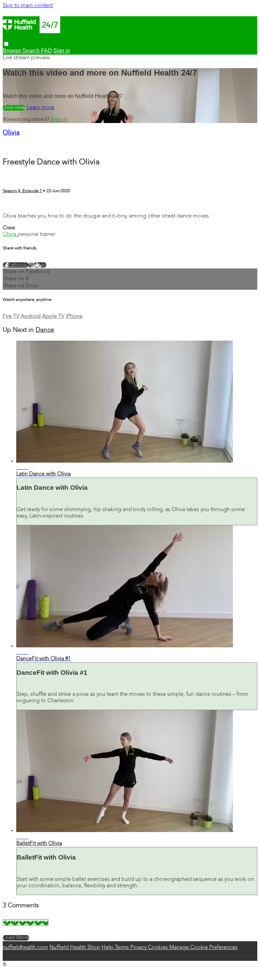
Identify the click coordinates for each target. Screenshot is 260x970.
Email (39, 265)
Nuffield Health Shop (74, 947)
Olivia (11, 133)
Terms (122, 947)
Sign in (59, 119)
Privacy (139, 947)
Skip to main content (28, 5)
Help (108, 947)
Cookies (158, 947)
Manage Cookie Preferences (203, 947)
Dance (45, 330)
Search (31, 51)
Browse (12, 51)
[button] (6, 44)
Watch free (14, 107)
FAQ (46, 51)
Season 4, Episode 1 (23, 191)
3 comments (17, 204)
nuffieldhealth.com (25, 947)
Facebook (15, 265)
